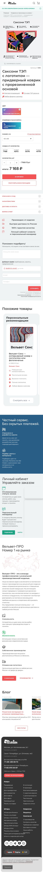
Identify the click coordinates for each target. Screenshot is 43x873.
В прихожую (27, 788)
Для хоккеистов (9, 793)
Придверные (8, 785)
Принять (7, 867)
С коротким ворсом (30, 793)
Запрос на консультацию (14, 775)
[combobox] (17, 138)
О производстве (28, 819)
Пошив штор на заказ (11, 831)
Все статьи (21, 728)
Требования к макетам (31, 825)
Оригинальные (28, 801)
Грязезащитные (9, 801)
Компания (27, 816)
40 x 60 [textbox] (6, 139)
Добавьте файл (16, 263)
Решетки (27, 812)
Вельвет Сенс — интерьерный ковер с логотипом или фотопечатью (20, 357)
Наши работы (28, 830)
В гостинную (27, 785)
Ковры (6, 782)
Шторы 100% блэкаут (11, 825)
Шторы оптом (8, 828)
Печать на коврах (10, 803)
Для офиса (7, 798)
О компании (9, 678)
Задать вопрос (28, 391)
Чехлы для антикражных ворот (14, 833)
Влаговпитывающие (30, 790)
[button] (0, 59)
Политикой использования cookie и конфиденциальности (18, 861)
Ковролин (27, 809)
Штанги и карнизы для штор (13, 836)
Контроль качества (29, 822)
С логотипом (8, 788)
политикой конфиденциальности (31, 296)
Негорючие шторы (10, 820)
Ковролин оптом (29, 803)
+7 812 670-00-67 (11, 768)
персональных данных (24, 295)
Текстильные (27, 798)
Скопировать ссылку (13, 63)
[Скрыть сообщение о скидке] (40, 8)
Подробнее (15, 391)
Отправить (34, 288)
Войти (20, 532)
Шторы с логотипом (11, 818)
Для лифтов (8, 796)
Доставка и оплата (29, 827)
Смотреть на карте (10, 750)
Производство (25, 678)
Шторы (7, 809)
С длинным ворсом (29, 796)
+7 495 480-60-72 (11, 762)
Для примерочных (10, 790)
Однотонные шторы (11, 823)
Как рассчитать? (35, 134)
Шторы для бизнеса (11, 812)
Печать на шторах (10, 815)
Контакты (26, 833)
